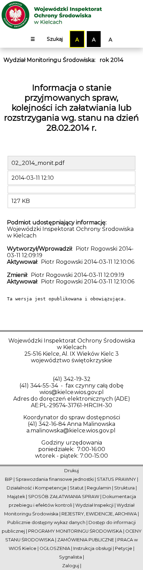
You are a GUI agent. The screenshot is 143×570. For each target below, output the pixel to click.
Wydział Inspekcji (94, 505)
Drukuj (71, 470)
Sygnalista (70, 557)
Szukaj (55, 39)
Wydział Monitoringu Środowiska (48, 60)
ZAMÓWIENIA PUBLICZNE (85, 539)
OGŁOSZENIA (55, 548)
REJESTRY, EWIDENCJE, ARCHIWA (99, 513)
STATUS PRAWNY (116, 479)
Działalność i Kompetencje (37, 487)
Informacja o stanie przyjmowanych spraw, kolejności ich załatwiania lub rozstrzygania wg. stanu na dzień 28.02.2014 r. (71, 108)
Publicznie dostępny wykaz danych (46, 522)
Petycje (123, 548)
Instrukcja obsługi (92, 548)
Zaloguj (70, 565)
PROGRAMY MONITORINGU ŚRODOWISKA (75, 531)
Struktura (124, 487)
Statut (77, 487)
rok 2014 (111, 60)
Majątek (16, 496)
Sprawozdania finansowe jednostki (55, 479)
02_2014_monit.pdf (38, 163)
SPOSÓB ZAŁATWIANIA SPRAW (63, 496)
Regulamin (99, 487)
